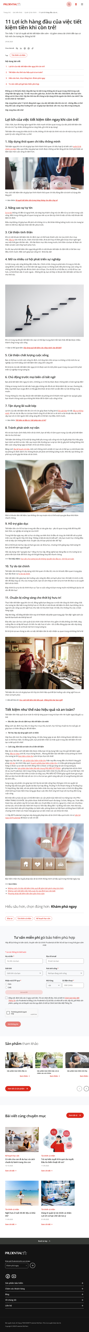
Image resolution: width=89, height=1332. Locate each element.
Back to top (42, 1241)
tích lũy (12, 763)
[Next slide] (86, 1088)
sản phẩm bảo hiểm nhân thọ (34, 760)
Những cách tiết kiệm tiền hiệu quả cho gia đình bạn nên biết (31, 891)
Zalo (9, 984)
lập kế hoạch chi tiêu (22, 449)
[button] (76, 4)
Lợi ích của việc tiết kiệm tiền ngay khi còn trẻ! (27, 66)
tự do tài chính (24, 574)
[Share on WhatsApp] (29, 48)
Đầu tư (9, 918)
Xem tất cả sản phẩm (16, 1088)
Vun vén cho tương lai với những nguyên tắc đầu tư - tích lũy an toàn (47, 559)
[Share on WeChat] (17, 48)
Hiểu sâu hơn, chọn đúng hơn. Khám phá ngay (27, 78)
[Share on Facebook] (25, 48)
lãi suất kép (62, 411)
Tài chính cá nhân (18, 55)
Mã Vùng (49, 980)
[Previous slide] (79, 1088)
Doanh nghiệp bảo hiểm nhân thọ (43, 763)
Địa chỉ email (51, 956)
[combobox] (24, 973)
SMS (9, 987)
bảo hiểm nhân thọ (25, 756)
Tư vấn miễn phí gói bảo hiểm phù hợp (24, 84)
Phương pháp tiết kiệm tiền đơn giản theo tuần (26, 893)
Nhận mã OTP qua (13, 980)
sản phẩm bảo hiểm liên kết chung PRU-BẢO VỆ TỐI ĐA (39, 768)
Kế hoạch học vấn (43, 918)
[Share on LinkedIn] (21, 48)
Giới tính (8, 968)
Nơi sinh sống (52, 968)
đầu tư (11, 239)
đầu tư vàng (14, 753)
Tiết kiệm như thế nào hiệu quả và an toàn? (26, 72)
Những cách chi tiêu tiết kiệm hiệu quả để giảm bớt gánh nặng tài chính (36, 888)
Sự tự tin (8, 212)
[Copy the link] (32, 48)
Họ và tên (9, 956)
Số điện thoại (68, 980)
